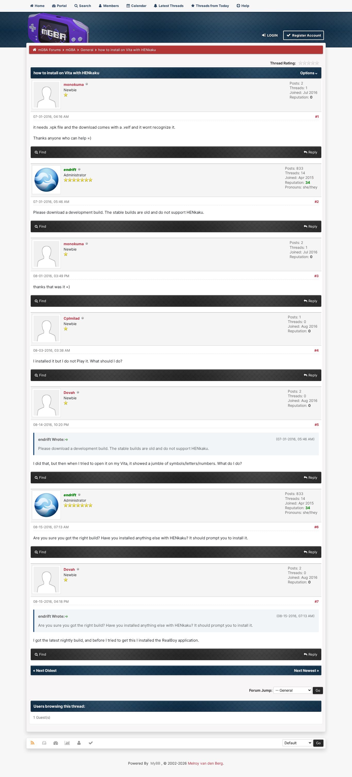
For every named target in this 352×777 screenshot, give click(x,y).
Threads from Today (212, 6)
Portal (61, 6)
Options (307, 73)
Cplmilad (72, 318)
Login (272, 35)
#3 (316, 276)
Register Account (306, 35)
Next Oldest (46, 670)
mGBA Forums (49, 50)
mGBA (71, 50)
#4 (316, 350)
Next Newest (305, 670)
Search (84, 6)
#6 (316, 527)
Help (245, 6)
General (87, 50)
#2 (317, 202)
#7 (317, 601)
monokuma (74, 84)
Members (111, 6)
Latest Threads (170, 6)
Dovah (69, 392)
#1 (317, 116)
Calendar (138, 6)
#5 (317, 425)
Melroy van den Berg (205, 763)
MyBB (155, 763)
